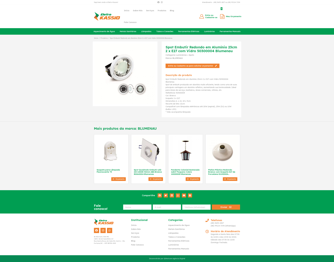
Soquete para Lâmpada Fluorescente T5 (108, 171)
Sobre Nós (137, 10)
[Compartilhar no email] (184, 195)
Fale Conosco (130, 22)
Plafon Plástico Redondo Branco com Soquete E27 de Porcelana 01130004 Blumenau (221, 173)
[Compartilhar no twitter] (166, 195)
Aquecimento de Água (104, 31)
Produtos (162, 10)
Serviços (150, 10)
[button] (192, 66)
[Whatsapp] (109, 230)
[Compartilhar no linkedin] (172, 195)
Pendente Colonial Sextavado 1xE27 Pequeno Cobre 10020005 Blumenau (185, 172)
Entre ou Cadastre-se (211, 16)
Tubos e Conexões (164, 31)
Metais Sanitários (128, 31)
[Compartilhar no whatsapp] (178, 195)
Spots (191, 55)
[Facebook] (158, 2)
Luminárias (209, 31)
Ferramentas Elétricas (188, 31)
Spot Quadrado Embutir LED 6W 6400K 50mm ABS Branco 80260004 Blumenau (148, 172)
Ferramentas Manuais (230, 31)
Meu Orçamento (233, 16)
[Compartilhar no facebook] (160, 195)
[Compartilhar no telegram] (190, 195)
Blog (172, 10)
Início (126, 10)
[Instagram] (162, 2)
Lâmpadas (146, 31)
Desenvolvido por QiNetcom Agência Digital (167, 259)
